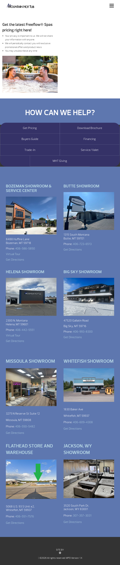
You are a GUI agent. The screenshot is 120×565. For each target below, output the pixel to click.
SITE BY (60, 549)
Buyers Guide (30, 139)
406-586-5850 (25, 248)
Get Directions (15, 259)
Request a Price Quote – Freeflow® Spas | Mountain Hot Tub (20, 5)
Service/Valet (90, 150)
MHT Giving (60, 161)
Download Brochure (89, 128)
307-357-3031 (82, 515)
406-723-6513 (82, 244)
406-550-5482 (25, 426)
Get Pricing (30, 128)
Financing (90, 139)
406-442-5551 (24, 330)
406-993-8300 (83, 331)
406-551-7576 (24, 516)
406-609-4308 (83, 422)
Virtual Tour (13, 254)
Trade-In (29, 150)
